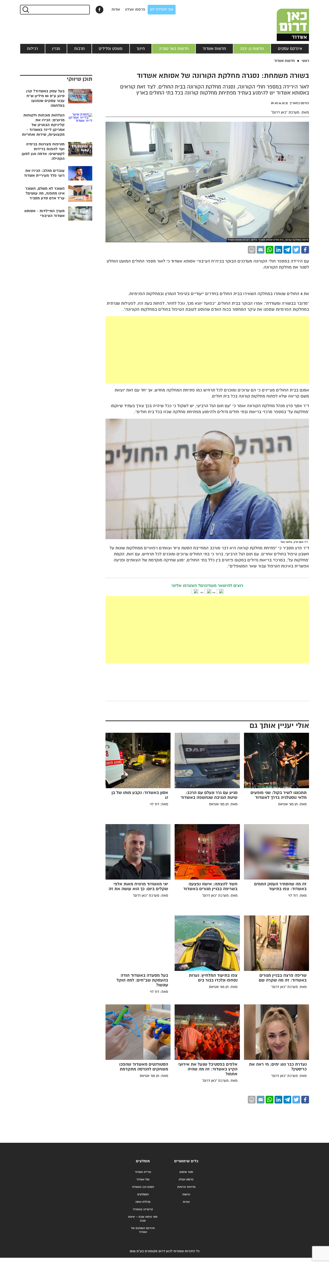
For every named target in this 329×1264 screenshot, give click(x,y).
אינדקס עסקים (290, 48)
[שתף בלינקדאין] (278, 250)
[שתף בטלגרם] (287, 250)
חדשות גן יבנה (252, 48)
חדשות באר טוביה (174, 48)
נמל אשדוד (142, 1179)
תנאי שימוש (186, 1172)
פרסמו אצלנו (135, 9)
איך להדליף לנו (161, 9)
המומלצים (143, 1194)
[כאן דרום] (285, 20)
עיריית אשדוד (143, 1172)
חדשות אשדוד (214, 48)
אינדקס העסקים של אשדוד (143, 1230)
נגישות (186, 1194)
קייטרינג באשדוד (143, 1209)
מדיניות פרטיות (186, 1187)
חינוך (141, 48)
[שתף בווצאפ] (269, 250)
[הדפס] (252, 250)
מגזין (56, 48)
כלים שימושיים (186, 1161)
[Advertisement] (207, 350)
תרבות (79, 48)
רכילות (32, 48)
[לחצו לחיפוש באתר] (25, 9)
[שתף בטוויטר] (296, 250)
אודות (116, 9)
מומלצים (143, 1161)
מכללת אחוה (142, 1202)
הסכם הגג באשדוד (143, 1187)
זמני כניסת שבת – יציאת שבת (143, 1219)
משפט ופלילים (110, 48)
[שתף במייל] (260, 250)
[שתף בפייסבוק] (99, 9)
